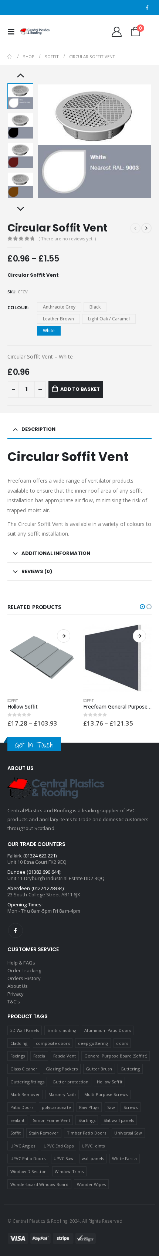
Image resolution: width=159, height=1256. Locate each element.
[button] (142, 606)
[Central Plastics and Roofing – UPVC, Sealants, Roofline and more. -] (35, 31)
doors (122, 1043)
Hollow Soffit (109, 1082)
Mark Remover (25, 1094)
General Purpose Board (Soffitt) (115, 1056)
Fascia (39, 1056)
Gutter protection (70, 1082)
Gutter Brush (99, 1069)
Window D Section (28, 1171)
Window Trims (69, 1171)
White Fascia (124, 1158)
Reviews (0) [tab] (36, 571)
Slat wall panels (119, 1120)
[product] (41, 658)
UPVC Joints (93, 1146)
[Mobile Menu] (12, 31)
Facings (17, 1056)
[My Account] (116, 32)
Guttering (130, 1069)
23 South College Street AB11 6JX (43, 894)
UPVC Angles (22, 1146)
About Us (17, 986)
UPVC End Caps (59, 1146)
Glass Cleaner (24, 1069)
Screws (131, 1107)
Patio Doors (22, 1107)
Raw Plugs (89, 1107)
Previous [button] (20, 75)
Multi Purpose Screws (106, 1094)
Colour (17, 307)
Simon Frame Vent (51, 1120)
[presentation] (46, 141)
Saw (111, 1107)
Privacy (15, 993)
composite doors (53, 1043)
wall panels (93, 1158)
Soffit (12, 700)
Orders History (24, 978)
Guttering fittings (27, 1082)
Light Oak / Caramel (109, 319)
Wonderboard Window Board (39, 1184)
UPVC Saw (64, 1158)
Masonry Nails (62, 1094)
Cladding (19, 1043)
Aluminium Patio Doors (107, 1030)
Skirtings (86, 1120)
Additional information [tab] (55, 553)
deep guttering (93, 1043)
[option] (20, 96)
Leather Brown (58, 319)
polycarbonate (56, 1107)
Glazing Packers (62, 1069)
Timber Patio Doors (86, 1133)
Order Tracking (24, 970)
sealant (17, 1120)
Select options (63, 636)
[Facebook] (147, 7)
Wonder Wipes (91, 1184)
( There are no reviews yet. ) (67, 239)
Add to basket (79, 389)
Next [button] (20, 209)
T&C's (13, 1001)
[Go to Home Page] (10, 56)
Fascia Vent (64, 1056)
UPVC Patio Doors (27, 1158)
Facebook (15, 930)
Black (95, 307)
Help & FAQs (21, 962)
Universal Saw (128, 1133)
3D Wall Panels (24, 1030)
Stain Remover (43, 1133)
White (49, 330)
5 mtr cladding (61, 1030)
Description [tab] (38, 429)
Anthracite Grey (59, 307)
